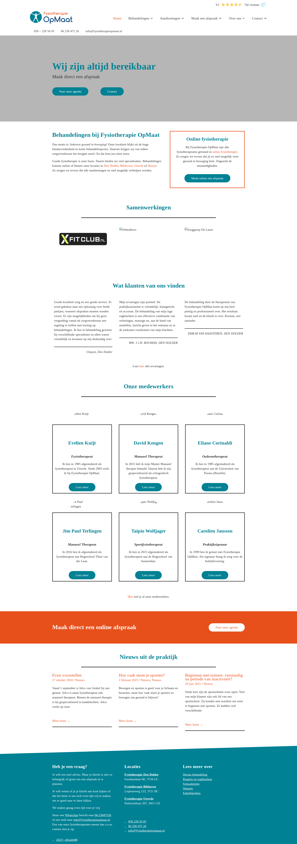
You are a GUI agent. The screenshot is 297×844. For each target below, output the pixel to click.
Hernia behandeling (195, 774)
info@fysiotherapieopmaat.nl (91, 819)
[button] (49, 239)
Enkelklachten (192, 793)
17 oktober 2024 (62, 680)
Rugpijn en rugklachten (197, 779)
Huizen (152, 165)
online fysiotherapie (224, 152)
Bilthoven (126, 165)
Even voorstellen (67, 675)
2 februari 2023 (128, 680)
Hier (130, 596)
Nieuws (80, 680)
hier (141, 366)
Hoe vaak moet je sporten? (142, 675)
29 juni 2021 (193, 684)
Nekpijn (188, 788)
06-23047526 (103, 815)
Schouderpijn (191, 784)
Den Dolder (111, 165)
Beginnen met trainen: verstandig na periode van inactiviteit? (214, 677)
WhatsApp (71, 815)
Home (117, 18)
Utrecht (138, 165)
